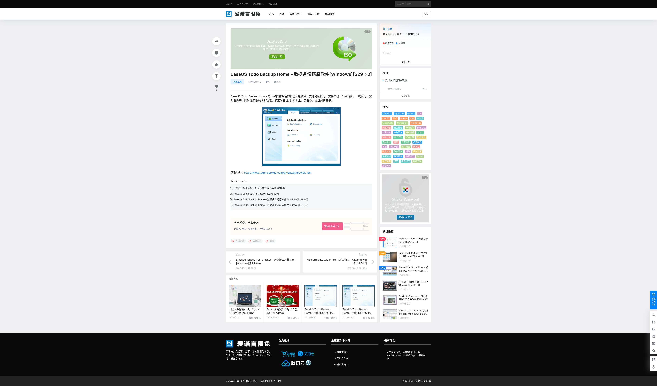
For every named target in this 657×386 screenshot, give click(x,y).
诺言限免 (410, 156)
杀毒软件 (417, 142)
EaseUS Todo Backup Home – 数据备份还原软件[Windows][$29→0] (270, 199)
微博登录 (389, 43)
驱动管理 (386, 166)
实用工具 (237, 82)
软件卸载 (386, 161)
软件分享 (293, 13)
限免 (396, 161)
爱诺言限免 (251, 381)
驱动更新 (417, 161)
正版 (384, 146)
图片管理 (398, 132)
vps (412, 118)
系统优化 (386, 156)
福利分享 (417, 151)
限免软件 (406, 161)
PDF (395, 118)
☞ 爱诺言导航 (341, 358)
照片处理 (406, 146)
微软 (396, 142)
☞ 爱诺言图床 (341, 364)
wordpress (416, 123)
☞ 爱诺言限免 (341, 352)
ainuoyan (386, 113)
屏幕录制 (386, 142)
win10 (420, 118)
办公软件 (410, 127)
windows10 (387, 123)
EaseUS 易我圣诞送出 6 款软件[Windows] (256, 193)
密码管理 (421, 137)
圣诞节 (420, 132)
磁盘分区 (386, 151)
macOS (385, 118)
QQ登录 (401, 43)
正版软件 (394, 146)
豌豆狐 (420, 156)
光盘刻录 (386, 127)
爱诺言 (416, 146)
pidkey (403, 118)
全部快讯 (405, 96)
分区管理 (398, 127)
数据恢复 (406, 142)
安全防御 (398, 137)
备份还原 (386, 137)
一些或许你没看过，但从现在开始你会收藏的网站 (259, 188)
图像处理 (421, 127)
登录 (426, 14)
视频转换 (398, 156)
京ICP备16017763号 (271, 381)
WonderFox (402, 123)
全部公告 (405, 62)
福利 (408, 151)
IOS (419, 113)
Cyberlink (399, 113)
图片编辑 (410, 132)
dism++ (411, 113)
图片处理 (386, 132)
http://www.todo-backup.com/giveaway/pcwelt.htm (277, 172)
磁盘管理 (398, 151)
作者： (394, 88)
